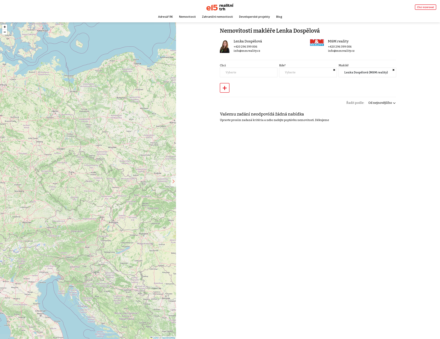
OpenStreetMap (168, 337)
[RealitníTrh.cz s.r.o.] (219, 6)
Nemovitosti (187, 17)
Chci (223, 65)
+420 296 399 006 (245, 46)
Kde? (282, 65)
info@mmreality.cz (247, 50)
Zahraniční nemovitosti (217, 17)
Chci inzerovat (425, 7)
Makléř (344, 65)
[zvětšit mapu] (173, 181)
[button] (4, 27)
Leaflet (155, 337)
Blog (279, 17)
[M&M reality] (317, 42)
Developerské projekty (254, 17)
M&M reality (338, 41)
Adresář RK (165, 17)
